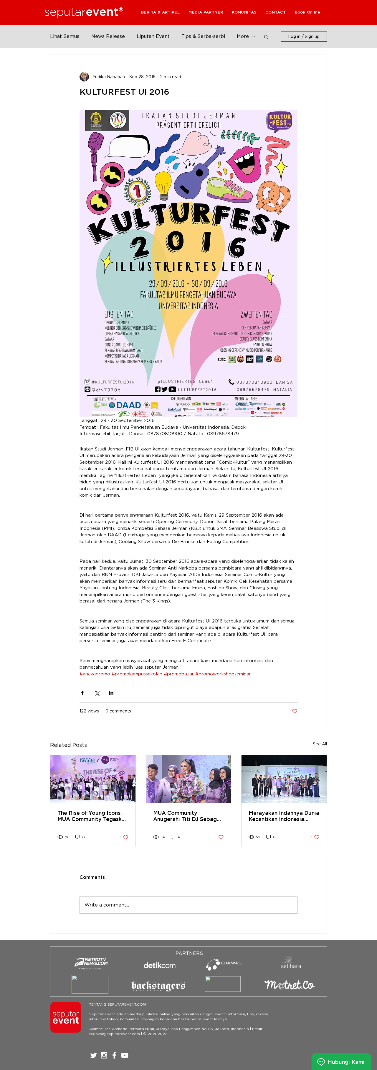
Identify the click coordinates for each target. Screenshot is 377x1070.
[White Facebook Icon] (114, 1055)
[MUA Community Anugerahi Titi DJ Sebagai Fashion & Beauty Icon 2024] (188, 779)
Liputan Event (153, 36)
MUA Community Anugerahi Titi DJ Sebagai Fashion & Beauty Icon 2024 (187, 816)
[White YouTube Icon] (124, 1055)
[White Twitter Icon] (93, 1055)
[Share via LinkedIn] (111, 693)
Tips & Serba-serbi (203, 36)
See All (320, 744)
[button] (206, 12)
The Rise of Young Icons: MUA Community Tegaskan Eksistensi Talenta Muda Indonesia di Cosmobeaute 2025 (92, 816)
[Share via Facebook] (82, 693)
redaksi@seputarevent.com (114, 1033)
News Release (108, 36)
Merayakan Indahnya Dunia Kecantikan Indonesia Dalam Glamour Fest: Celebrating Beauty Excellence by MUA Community (284, 816)
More (243, 36)
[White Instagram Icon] (104, 1055)
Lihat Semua (65, 36)
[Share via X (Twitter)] (97, 693)
